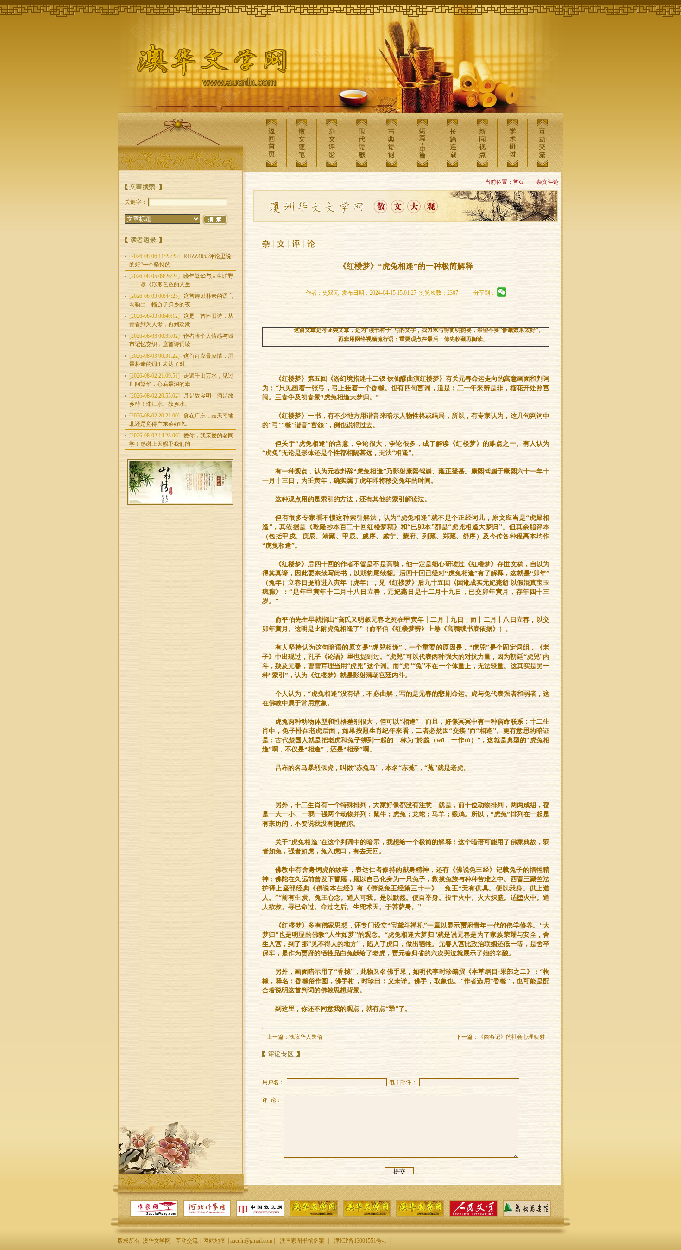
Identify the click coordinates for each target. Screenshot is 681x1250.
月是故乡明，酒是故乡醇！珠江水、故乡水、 (181, 399)
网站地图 (214, 1240)
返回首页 (271, 143)
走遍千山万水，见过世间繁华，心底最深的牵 (181, 379)
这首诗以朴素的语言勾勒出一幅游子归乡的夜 (181, 300)
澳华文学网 (205, 67)
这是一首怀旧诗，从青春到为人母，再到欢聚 (181, 320)
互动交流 (542, 143)
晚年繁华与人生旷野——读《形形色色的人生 (181, 280)
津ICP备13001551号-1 (360, 1240)
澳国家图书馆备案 (302, 1240)
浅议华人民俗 (305, 1037)
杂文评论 (331, 143)
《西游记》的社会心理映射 (511, 1037)
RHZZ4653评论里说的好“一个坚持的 (180, 260)
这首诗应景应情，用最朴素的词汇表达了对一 (181, 360)
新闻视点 (482, 143)
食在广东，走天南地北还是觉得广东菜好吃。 (181, 419)
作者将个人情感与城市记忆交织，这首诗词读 (181, 340)
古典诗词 (391, 143)
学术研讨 (512, 143)
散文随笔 (301, 143)
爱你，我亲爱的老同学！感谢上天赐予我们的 (181, 439)
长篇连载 (452, 143)
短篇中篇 (422, 143)
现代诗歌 (361, 143)
